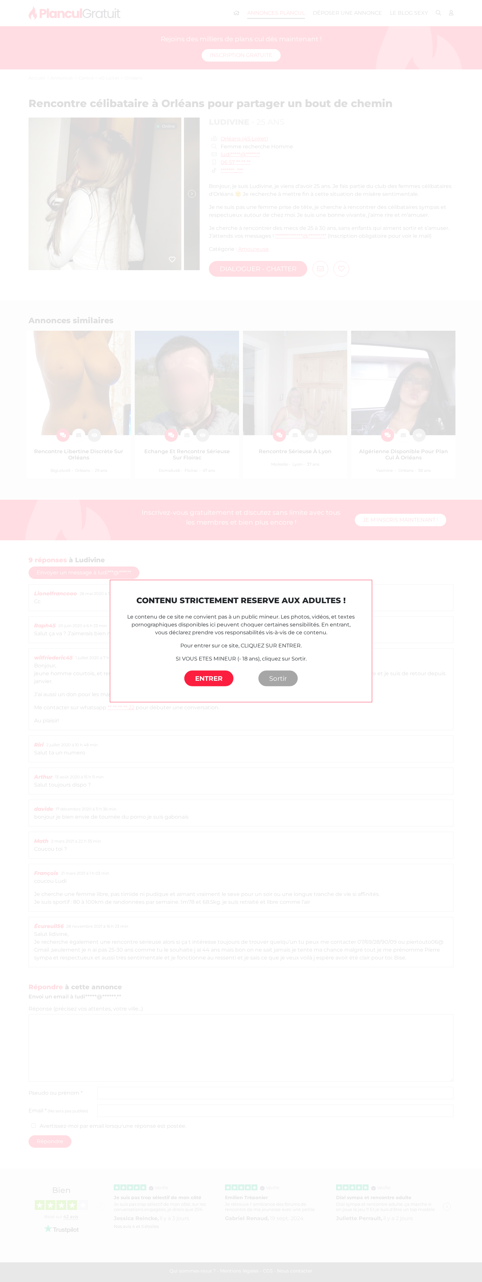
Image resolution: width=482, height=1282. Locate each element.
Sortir (278, 678)
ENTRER (209, 678)
